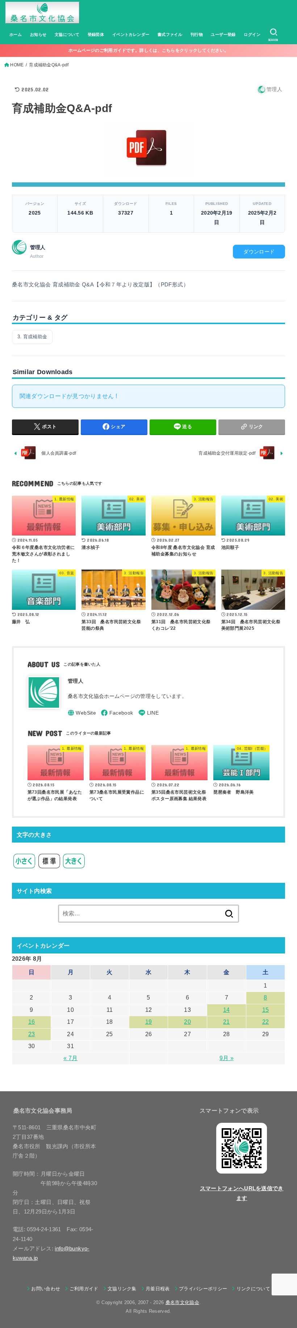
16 (31, 1022)
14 (226, 1010)
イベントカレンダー (131, 34)
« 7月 (70, 1058)
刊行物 (197, 34)
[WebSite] (82, 712)
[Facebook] (117, 712)
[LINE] (148, 712)
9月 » (226, 1058)
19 (148, 1022)
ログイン (252, 34)
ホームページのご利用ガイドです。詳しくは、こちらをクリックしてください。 (148, 50)
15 (265, 1010)
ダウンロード (259, 252)
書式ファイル (170, 34)
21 (226, 1022)
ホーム (15, 34)
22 (265, 1022)
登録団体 (96, 34)
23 (31, 1034)
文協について (67, 34)
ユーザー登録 (223, 34)
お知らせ (38, 34)
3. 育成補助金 (32, 336)
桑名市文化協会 (182, 1302)
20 (187, 1022)
